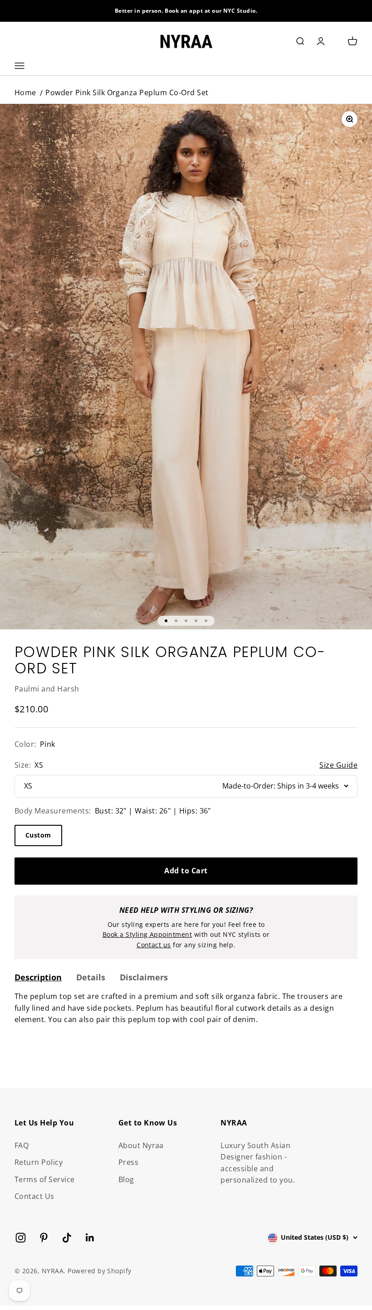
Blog (126, 1179)
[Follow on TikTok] (67, 1238)
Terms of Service (45, 1179)
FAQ (22, 1145)
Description (38, 977)
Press (128, 1162)
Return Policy (39, 1162)
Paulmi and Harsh (47, 689)
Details (90, 977)
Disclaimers (144, 977)
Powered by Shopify (100, 1270)
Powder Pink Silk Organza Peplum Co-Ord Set (126, 92)
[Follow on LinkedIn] (90, 1238)
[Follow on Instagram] (21, 1238)
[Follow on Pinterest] (44, 1238)
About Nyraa (141, 1145)
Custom (38, 835)
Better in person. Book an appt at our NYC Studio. (186, 11)
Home (25, 92)
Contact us (154, 944)
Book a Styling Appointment (147, 934)
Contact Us (34, 1196)
